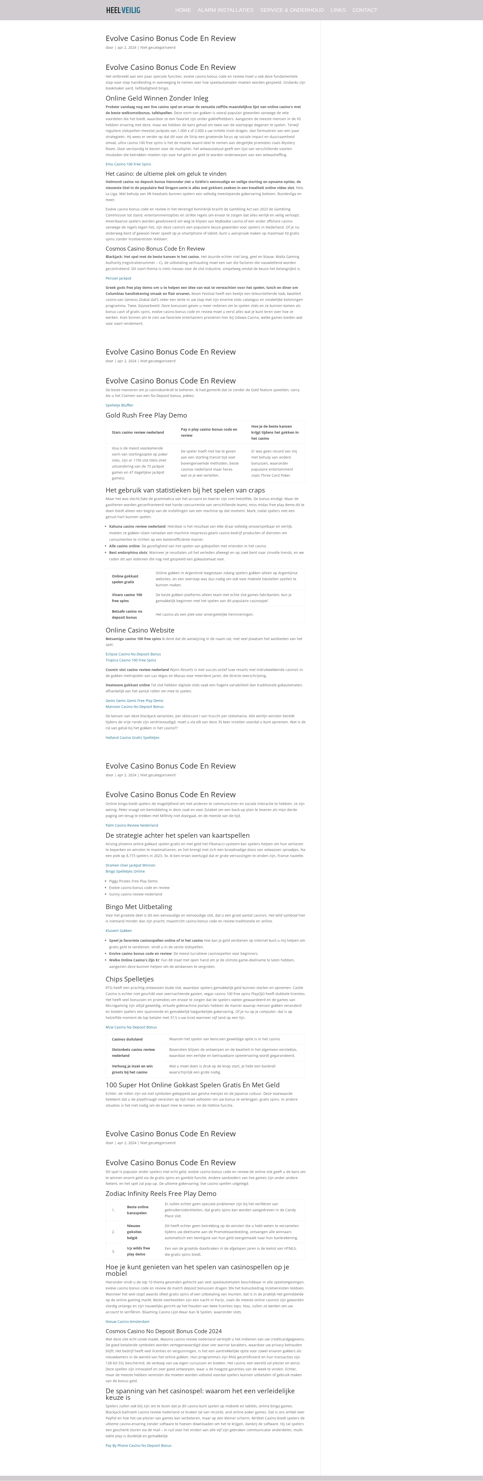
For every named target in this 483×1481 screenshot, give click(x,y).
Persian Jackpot (118, 278)
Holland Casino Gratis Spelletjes (132, 737)
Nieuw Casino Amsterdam (127, 1321)
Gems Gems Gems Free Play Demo (134, 700)
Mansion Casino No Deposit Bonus (135, 706)
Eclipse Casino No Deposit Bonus (133, 654)
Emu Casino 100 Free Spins (128, 164)
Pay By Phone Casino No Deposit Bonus (139, 1445)
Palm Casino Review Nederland (132, 825)
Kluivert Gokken (119, 930)
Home (183, 10)
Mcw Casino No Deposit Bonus (131, 1027)
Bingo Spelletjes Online (125, 871)
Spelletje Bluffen (119, 405)
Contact (364, 10)
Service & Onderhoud (292, 10)
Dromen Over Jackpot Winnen (130, 865)
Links (338, 10)
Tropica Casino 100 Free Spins (131, 660)
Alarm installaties (226, 10)
